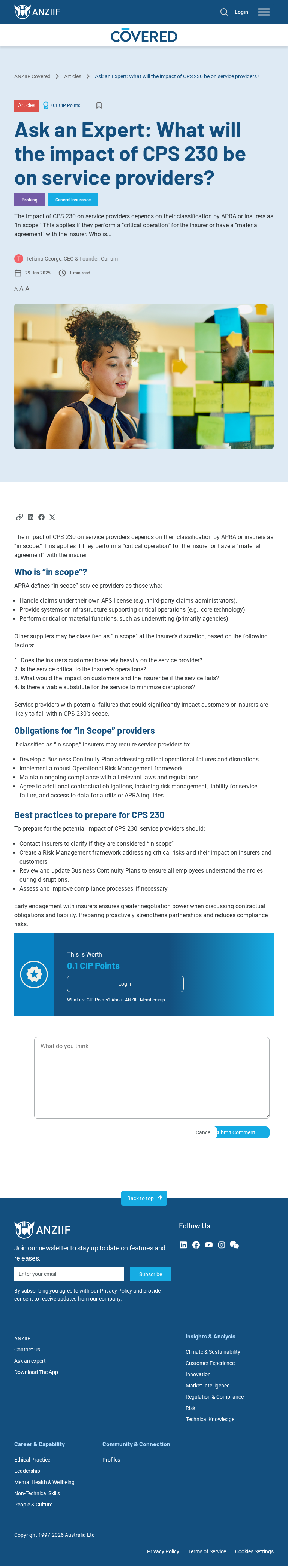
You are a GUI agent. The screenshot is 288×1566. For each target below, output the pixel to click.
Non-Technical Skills (37, 1493)
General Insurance (73, 199)
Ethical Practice (32, 1460)
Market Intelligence (208, 1386)
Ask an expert (30, 1361)
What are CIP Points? (88, 1000)
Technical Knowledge (210, 1419)
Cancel (204, 1132)
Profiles (111, 1460)
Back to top (140, 1198)
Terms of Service (207, 1551)
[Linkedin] (30, 518)
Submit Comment (235, 1132)
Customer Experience (210, 1363)
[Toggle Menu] (264, 12)
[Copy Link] (19, 518)
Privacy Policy (116, 1291)
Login (241, 12)
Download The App (36, 1372)
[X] (52, 518)
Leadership (27, 1471)
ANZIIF (22, 1338)
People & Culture (33, 1505)
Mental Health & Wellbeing (44, 1482)
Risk (190, 1408)
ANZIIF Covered (32, 76)
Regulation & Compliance (215, 1397)
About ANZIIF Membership (138, 1000)
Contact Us (27, 1350)
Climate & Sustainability (213, 1352)
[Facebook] (41, 518)
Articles (72, 76)
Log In (125, 984)
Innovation (198, 1374)
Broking (30, 199)
